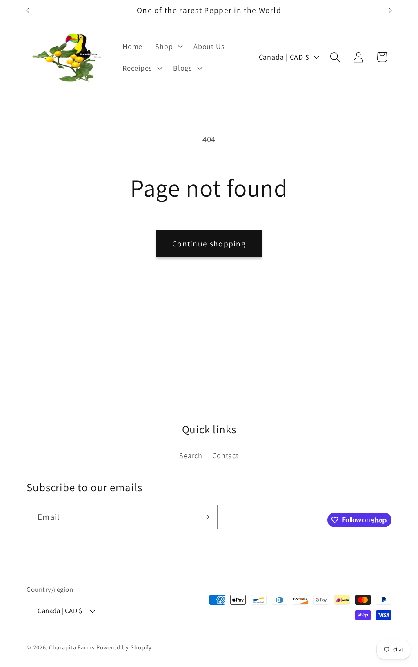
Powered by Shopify (124, 647)
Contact (225, 455)
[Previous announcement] (28, 10)
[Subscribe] (205, 517)
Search (190, 455)
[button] (168, 46)
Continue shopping (209, 243)
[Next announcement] (391, 10)
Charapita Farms (72, 647)
